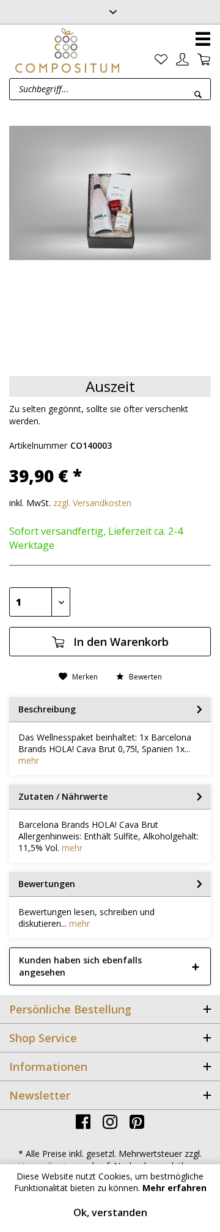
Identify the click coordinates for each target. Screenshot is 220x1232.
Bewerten (144, 677)
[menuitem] (161, 59)
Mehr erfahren (174, 1188)
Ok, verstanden (110, 1212)
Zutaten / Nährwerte (63, 796)
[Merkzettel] (161, 59)
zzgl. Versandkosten (92, 503)
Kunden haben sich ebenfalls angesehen (80, 966)
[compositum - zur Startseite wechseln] (67, 50)
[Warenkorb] (204, 59)
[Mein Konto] (182, 59)
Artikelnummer (38, 445)
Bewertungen (46, 884)
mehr (28, 760)
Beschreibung (47, 709)
